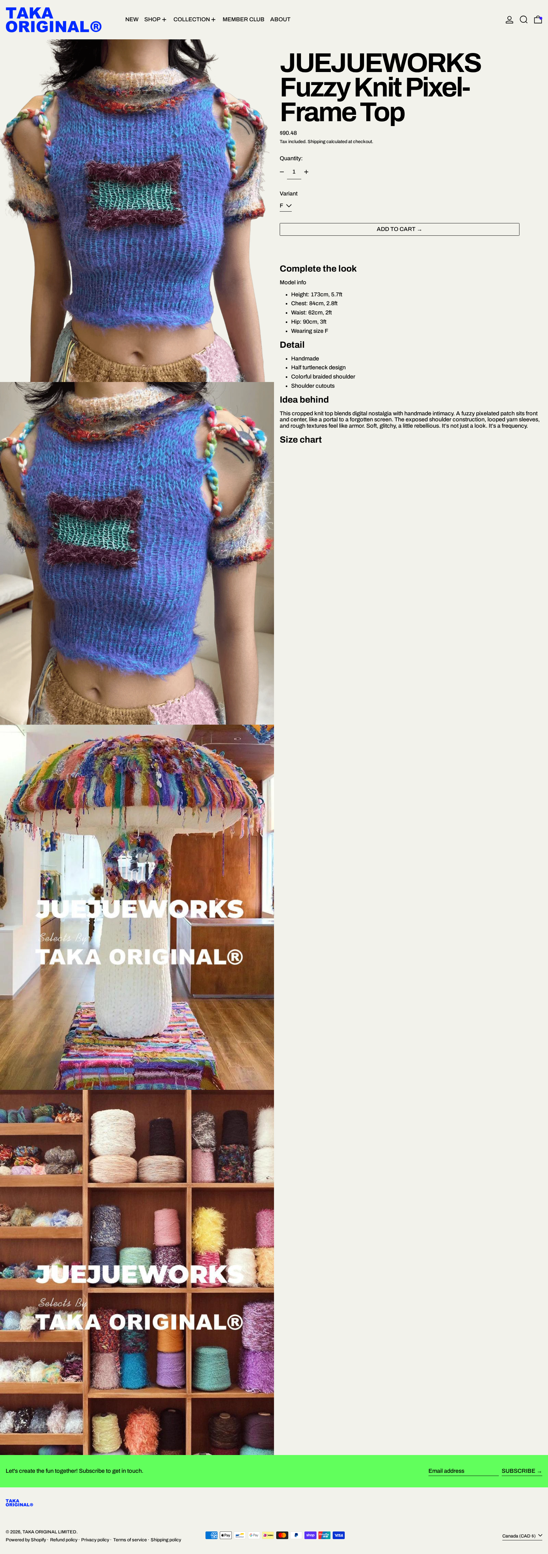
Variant (288, 194)
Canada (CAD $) (519, 1535)
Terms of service (130, 1539)
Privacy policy (95, 1539)
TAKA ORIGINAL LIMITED (49, 1531)
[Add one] (306, 172)
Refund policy (63, 1539)
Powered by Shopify (26, 1539)
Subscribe (518, 1471)
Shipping (316, 141)
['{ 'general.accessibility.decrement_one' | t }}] (282, 172)
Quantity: (291, 158)
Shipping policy (166, 1539)
